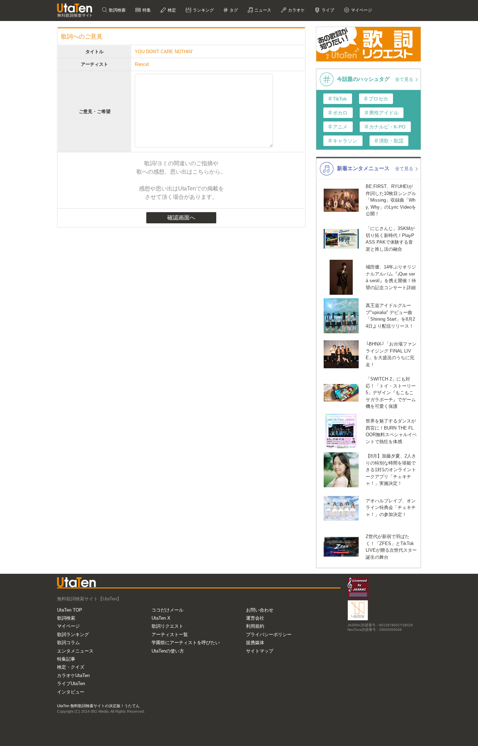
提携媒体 (255, 642)
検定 (171, 10)
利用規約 (255, 626)
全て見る (405, 79)
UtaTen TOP (69, 610)
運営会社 (255, 618)
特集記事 (66, 659)
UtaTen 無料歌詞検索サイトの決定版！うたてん (98, 706)
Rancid (142, 64)
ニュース (262, 10)
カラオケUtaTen (73, 675)
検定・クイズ (70, 667)
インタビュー (70, 692)
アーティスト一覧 (170, 634)
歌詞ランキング (73, 634)
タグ (233, 10)
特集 (146, 10)
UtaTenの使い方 (168, 651)
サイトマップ (259, 651)
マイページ (68, 626)
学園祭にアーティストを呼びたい (186, 642)
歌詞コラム (68, 642)
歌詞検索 (117, 10)
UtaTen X (161, 618)
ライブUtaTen (71, 683)
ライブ (327, 10)
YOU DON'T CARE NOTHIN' (163, 51)
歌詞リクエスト (167, 626)
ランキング (203, 10)
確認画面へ (181, 218)
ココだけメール (167, 610)
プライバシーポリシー (268, 634)
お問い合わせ (259, 610)
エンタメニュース (75, 651)
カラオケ (296, 10)
